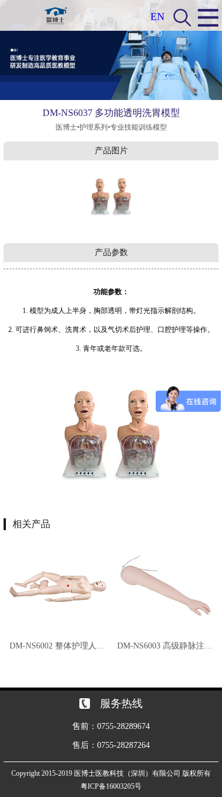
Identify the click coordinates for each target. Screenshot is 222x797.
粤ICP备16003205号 (111, 786)
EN (157, 16)
